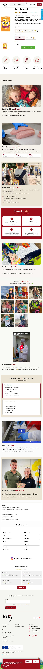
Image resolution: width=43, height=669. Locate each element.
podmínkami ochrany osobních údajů (22, 604)
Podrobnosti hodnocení (34, 12)
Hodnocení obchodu (21, 566)
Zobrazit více (21, 587)
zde (17, 663)
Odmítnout (28, 661)
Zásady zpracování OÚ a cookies (8, 636)
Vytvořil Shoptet (6, 654)
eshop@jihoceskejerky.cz (35, 628)
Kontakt (4, 626)
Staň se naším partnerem (8, 640)
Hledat (27, 3)
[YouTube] (36, 635)
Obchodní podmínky (6, 632)
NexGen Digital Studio (10, 652)
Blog (3, 629)
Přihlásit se (11, 607)
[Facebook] (30, 635)
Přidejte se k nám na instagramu (23, 558)
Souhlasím (36, 661)
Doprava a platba (19, 626)
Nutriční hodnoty (19, 26)
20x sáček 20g (29, 37)
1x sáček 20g (18, 37)
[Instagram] (33, 635)
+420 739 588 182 (34, 630)
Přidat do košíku (29, 47)
